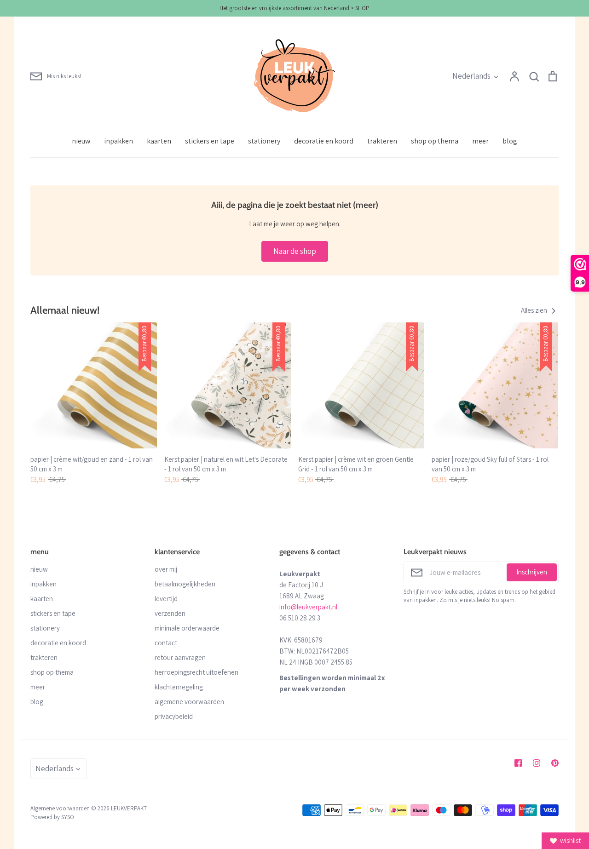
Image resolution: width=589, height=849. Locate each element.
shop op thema (434, 141)
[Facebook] (518, 763)
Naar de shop (294, 251)
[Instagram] (536, 763)
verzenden (170, 613)
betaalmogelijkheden (185, 583)
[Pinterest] (555, 763)
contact (166, 642)
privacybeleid (174, 716)
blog (509, 141)
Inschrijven (531, 572)
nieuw (81, 141)
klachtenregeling (179, 687)
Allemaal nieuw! (64, 310)
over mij (166, 569)
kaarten (159, 141)
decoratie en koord (323, 141)
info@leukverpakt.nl (308, 606)
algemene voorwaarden (189, 701)
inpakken (118, 141)
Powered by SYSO (52, 817)
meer (480, 141)
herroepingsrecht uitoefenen (196, 672)
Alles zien (535, 310)
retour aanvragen (180, 657)
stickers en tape (209, 141)
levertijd (166, 598)
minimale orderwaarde (187, 628)
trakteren (382, 141)
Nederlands (471, 76)
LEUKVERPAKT (128, 808)
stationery (264, 141)
